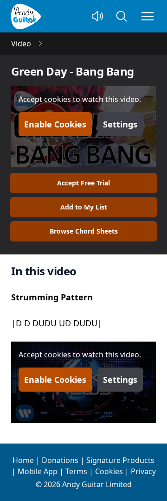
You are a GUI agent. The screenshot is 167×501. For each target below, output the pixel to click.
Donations (60, 460)
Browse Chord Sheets (84, 231)
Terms (76, 471)
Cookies (109, 471)
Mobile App (38, 471)
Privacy (143, 471)
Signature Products (120, 460)
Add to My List (83, 207)
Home (23, 460)
